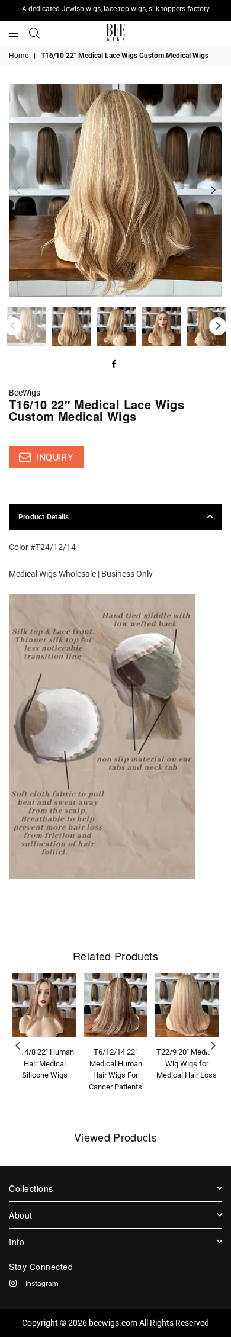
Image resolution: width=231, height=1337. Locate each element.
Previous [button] (18, 191)
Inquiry (53, 457)
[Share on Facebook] (114, 365)
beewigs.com (113, 1323)
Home (18, 56)
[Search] (34, 32)
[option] (115, 190)
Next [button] (213, 191)
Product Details (43, 517)
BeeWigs (24, 392)
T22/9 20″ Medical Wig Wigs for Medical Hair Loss (186, 1063)
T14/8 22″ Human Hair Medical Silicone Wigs (44, 1063)
